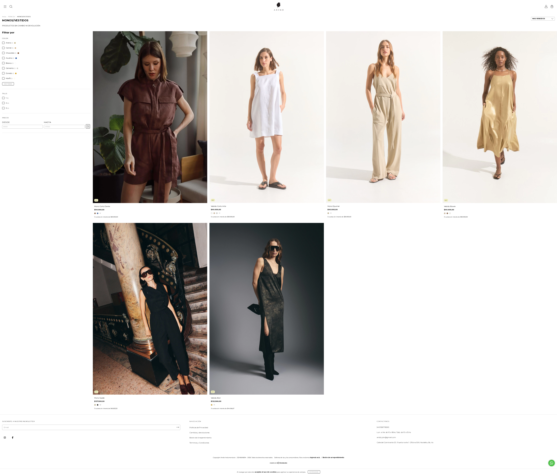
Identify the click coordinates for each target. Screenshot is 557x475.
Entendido (314, 472)
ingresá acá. (315, 457)
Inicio (4, 17)
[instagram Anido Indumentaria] (5, 437)
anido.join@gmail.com (386, 437)
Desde (6, 122)
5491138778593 (383, 427)
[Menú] (5, 7)
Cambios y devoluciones (199, 432)
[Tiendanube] (279, 463)
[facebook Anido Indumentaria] (12, 437)
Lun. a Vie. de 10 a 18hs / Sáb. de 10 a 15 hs (394, 432)
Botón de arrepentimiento (333, 457)
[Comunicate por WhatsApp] (551, 463)
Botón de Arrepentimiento (200, 438)
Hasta (47, 122)
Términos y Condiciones (199, 443)
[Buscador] (10, 7)
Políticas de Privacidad (198, 427)
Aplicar (88, 126)
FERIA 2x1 (11, 17)
